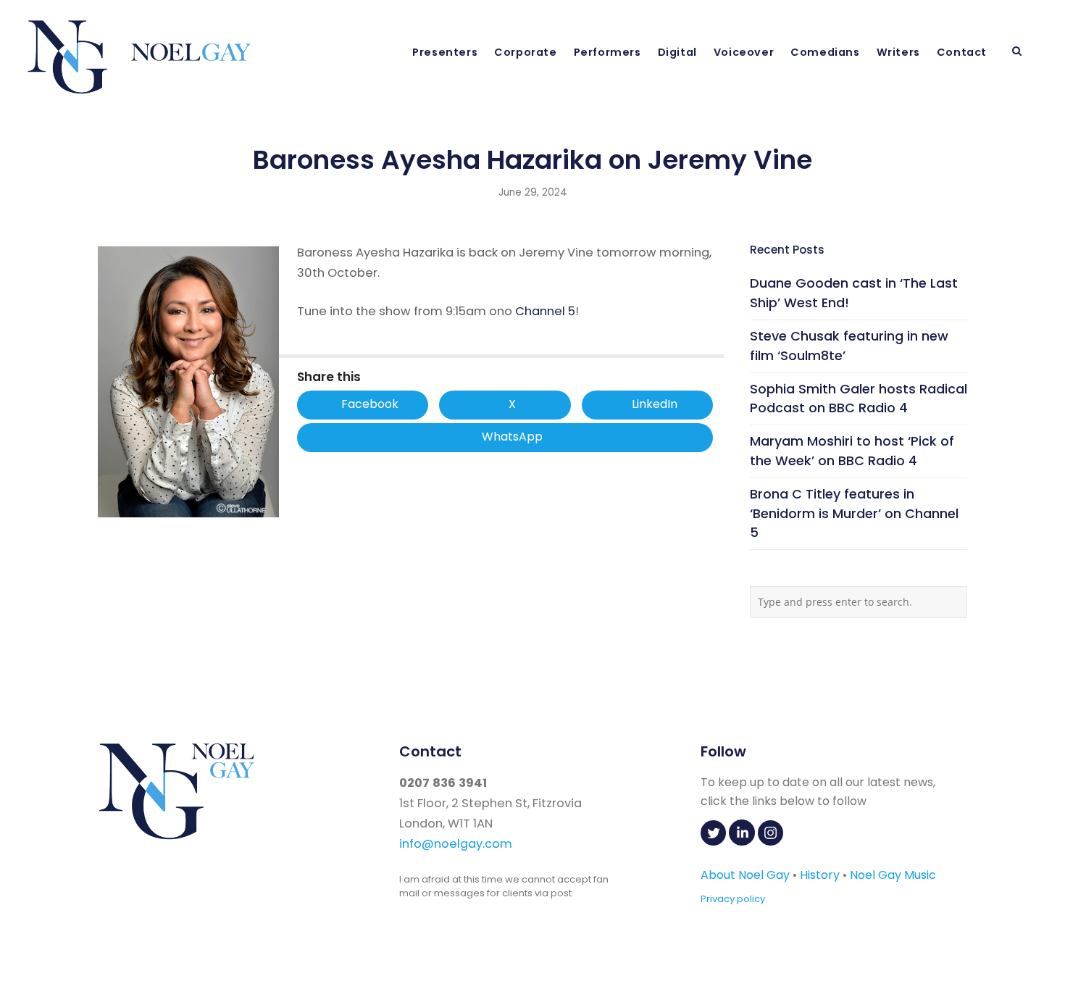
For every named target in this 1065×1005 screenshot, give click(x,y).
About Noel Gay (745, 875)
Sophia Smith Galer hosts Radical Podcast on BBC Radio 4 (858, 398)
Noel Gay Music (893, 875)
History (820, 875)
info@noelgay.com (455, 843)
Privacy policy (733, 899)
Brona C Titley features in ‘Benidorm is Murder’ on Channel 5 (854, 513)
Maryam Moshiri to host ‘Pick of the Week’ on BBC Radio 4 (852, 451)
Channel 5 (545, 311)
